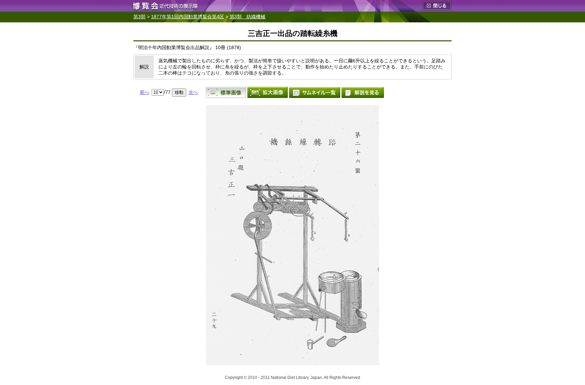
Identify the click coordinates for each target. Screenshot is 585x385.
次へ (193, 92)
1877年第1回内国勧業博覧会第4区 (187, 16)
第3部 (139, 16)
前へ (144, 92)
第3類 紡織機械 (247, 16)
